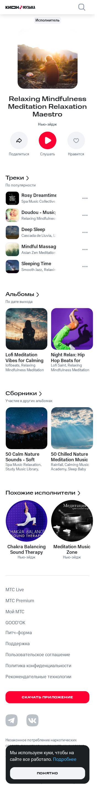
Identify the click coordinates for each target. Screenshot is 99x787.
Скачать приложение (47, 697)
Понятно (47, 773)
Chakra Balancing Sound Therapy (26, 549)
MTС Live (15, 590)
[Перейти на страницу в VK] (32, 720)
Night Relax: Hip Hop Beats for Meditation (68, 357)
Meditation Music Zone (71, 549)
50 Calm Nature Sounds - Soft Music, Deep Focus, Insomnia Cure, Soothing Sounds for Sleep (26, 457)
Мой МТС (15, 612)
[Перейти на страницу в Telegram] (12, 720)
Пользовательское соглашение (38, 655)
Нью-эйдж (47, 124)
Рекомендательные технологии (38, 677)
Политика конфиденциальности (38, 666)
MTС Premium (20, 601)
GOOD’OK (15, 623)
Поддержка (18, 644)
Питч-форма (19, 632)
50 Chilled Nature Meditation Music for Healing (69, 457)
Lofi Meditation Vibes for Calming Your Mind (24, 357)
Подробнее (64, 759)
